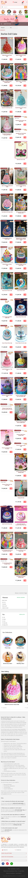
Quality (18, 868)
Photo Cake (7, 648)
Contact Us (18, 849)
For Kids (3, 621)
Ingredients (13, 868)
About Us (5, 849)
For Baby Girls (5, 624)
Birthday (9, 14)
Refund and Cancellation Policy (10, 871)
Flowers (14, 14)
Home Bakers (18, 873)
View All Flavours (21, 597)
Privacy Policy (21, 871)
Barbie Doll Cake (7, 23)
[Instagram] (7, 863)
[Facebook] (3, 863)
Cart (23, 2)
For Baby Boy (4, 622)
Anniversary (3, 14)
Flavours (2, 27)
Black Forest (4, 600)
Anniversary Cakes (7, 663)
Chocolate (4, 604)
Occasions (20, 14)
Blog (9, 868)
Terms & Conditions (10, 873)
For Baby (4, 619)
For (10, 27)
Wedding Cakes (20, 663)
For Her (3, 617)
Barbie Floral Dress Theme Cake (12, 704)
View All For (22, 614)
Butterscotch (4, 606)
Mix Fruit (4, 602)
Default (15, 2)
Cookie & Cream (5, 607)
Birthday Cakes (20, 648)
